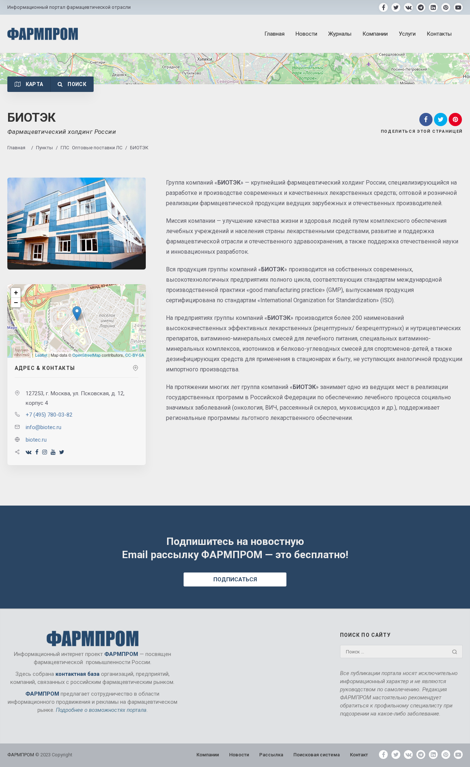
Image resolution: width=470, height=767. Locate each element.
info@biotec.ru (43, 427)
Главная (274, 34)
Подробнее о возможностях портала (101, 710)
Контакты (439, 34)
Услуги (407, 34)
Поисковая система (316, 754)
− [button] (16, 302)
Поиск (76, 84)
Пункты (44, 147)
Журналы (339, 34)
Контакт (359, 754)
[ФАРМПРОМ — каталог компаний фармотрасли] (42, 34)
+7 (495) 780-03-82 (49, 414)
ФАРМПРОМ (21, 754)
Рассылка (271, 754)
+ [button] (16, 292)
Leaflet (41, 355)
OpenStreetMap (86, 355)
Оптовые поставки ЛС (97, 147)
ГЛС (65, 147)
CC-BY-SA (134, 355)
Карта (33, 84)
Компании (375, 34)
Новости (306, 34)
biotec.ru (36, 439)
